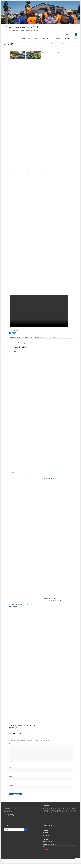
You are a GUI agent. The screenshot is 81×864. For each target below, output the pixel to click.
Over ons (29, 38)
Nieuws (36, 38)
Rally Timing (46, 835)
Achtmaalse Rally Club (24, 27)
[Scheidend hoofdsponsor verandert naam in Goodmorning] (25, 604)
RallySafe (45, 832)
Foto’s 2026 (50, 38)
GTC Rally (12, 472)
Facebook (45, 830)
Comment (12, 744)
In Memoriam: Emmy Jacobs (20, 343)
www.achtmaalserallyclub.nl (11, 815)
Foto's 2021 (42, 337)
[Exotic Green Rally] (59, 478)
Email (11, 776)
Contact (75, 38)
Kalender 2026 (59, 38)
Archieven (68, 38)
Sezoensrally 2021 (65, 343)
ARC (37, 337)
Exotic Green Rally (50, 599)
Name (11, 767)
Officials (42, 38)
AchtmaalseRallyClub (16, 337)
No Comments (51, 337)
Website (11, 785)
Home (23, 38)
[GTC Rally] (25, 351)
